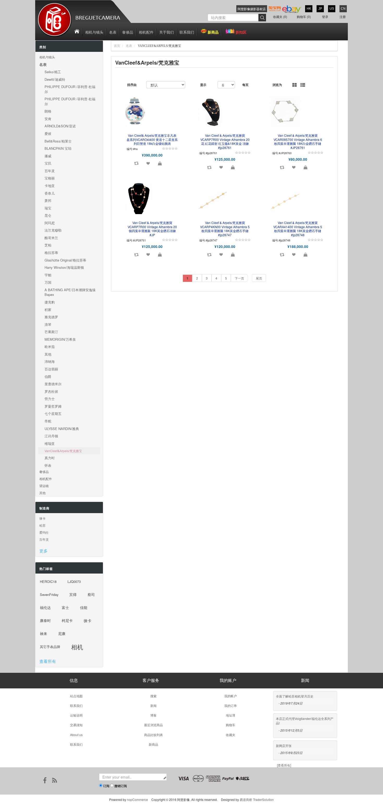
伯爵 (48, 376)
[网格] (295, 85)
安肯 (48, 118)
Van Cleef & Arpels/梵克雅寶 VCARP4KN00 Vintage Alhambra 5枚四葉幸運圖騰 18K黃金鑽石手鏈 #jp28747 (225, 228)
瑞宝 (48, 208)
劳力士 (50, 398)
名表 (112, 32)
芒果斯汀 (51, 331)
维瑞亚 (50, 443)
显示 (203, 85)
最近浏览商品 (153, 725)
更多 (43, 551)
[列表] (303, 85)
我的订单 (230, 705)
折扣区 (241, 32)
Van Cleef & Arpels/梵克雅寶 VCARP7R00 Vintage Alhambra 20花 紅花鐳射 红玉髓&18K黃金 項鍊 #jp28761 (225, 141)
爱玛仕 (44, 532)
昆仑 (48, 215)
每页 (245, 85)
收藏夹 (230, 734)
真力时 (50, 457)
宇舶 (48, 274)
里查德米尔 (53, 383)
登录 (325, 16)
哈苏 (42, 525)
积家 (48, 309)
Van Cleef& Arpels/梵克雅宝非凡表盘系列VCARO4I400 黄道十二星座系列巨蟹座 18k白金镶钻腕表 (152, 139)
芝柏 (48, 244)
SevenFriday (49, 594)
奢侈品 (127, 32)
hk (309, 8)
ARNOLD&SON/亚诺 (60, 125)
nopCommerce (137, 799)
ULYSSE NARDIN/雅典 (62, 428)
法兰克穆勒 (53, 230)
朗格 (48, 111)
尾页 (259, 278)
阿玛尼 (50, 222)
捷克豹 (50, 302)
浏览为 (277, 85)
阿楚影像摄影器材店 (252, 9)
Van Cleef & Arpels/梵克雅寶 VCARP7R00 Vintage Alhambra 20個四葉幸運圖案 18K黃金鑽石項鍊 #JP (152, 228)
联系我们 (187, 32)
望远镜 (44, 485)
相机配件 (146, 32)
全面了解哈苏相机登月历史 (294, 696)
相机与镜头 (94, 32)
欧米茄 (50, 346)
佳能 (83, 607)
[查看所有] (284, 765)
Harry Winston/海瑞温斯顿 (64, 267)
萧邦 (48, 200)
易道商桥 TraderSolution (257, 799)
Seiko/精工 (53, 71)
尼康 (61, 633)
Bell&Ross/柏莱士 (58, 141)
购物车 (230, 725)
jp (320, 8)
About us (76, 734)
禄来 (43, 633)
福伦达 (45, 607)
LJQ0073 (74, 581)
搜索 (153, 696)
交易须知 (76, 725)
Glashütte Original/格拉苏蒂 (65, 260)
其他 (48, 354)
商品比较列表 (153, 734)
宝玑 (48, 163)
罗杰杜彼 (51, 391)
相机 (77, 647)
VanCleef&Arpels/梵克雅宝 (63, 451)
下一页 (239, 278)
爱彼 (48, 133)
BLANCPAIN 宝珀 (58, 148)
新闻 (153, 705)
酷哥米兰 (51, 237)
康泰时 (45, 620)
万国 (48, 282)
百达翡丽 (51, 368)
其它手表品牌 (50, 646)
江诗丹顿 (51, 435)
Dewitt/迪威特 (55, 79)
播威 (48, 155)
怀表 (48, 465)
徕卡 (42, 518)
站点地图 (76, 696)
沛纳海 (50, 361)
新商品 (213, 32)
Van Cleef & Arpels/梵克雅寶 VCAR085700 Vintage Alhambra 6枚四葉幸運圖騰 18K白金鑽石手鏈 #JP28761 (298, 141)
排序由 (132, 85)
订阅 (106, 786)
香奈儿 (50, 193)
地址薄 (230, 715)
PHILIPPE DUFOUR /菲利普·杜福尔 (70, 89)
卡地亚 (50, 185)
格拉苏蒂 (51, 252)
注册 (342, 16)
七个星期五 (53, 413)
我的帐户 (230, 696)
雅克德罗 (51, 316)
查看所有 (47, 661)
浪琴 (48, 324)
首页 (117, 46)
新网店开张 (284, 745)
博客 (153, 715)
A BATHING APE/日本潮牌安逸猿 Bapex (70, 292)
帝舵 (48, 421)
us (332, 8)
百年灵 (50, 170)
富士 (65, 607)
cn (343, 8)
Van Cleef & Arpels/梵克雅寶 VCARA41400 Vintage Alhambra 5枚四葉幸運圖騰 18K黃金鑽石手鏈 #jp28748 (297, 228)
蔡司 (91, 594)
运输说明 (76, 715)
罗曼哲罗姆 (53, 406)
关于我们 (166, 32)
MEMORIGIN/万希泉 (60, 339)
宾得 (73, 594)
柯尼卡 (67, 620)
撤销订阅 (120, 786)
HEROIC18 (48, 581)
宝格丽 (50, 178)
